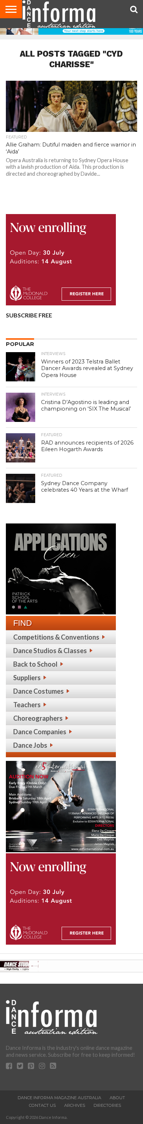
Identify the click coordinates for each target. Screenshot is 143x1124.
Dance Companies (39, 732)
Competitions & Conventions (56, 637)
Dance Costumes (38, 691)
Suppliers (27, 678)
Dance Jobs (30, 745)
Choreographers (38, 718)
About (117, 1097)
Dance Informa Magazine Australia (59, 1097)
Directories (107, 1105)
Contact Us (42, 1105)
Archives (74, 1105)
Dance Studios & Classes (50, 651)
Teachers (27, 705)
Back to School (35, 664)
